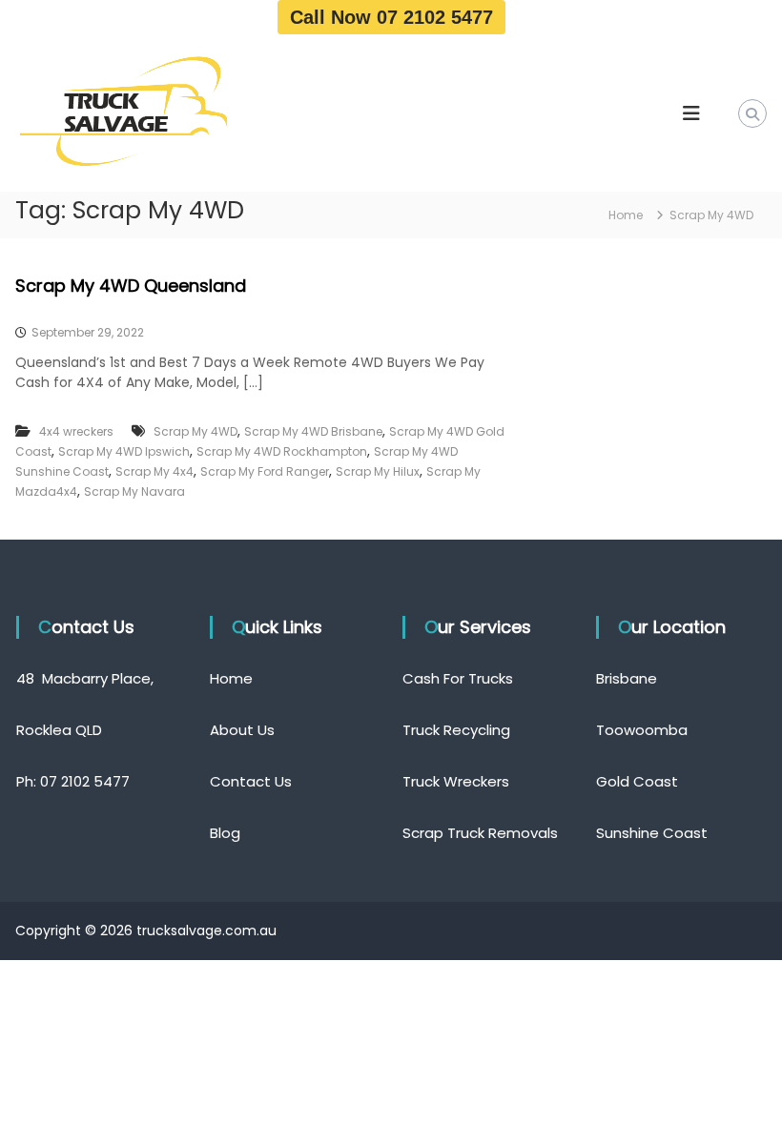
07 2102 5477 (85, 781)
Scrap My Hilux (378, 471)
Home (231, 678)
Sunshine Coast (652, 833)
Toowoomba (642, 730)
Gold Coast (637, 781)
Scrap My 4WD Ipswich (124, 451)
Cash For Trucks (457, 678)
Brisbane (626, 678)
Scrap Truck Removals (480, 833)
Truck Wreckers (455, 781)
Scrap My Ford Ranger (264, 471)
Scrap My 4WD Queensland (130, 285)
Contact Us (251, 781)
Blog (225, 833)
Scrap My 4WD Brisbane (313, 431)
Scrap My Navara (134, 491)
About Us (242, 730)
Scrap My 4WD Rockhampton (281, 451)
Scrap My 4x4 (154, 471)
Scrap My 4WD (195, 431)
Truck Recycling (456, 730)
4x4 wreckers (76, 431)
